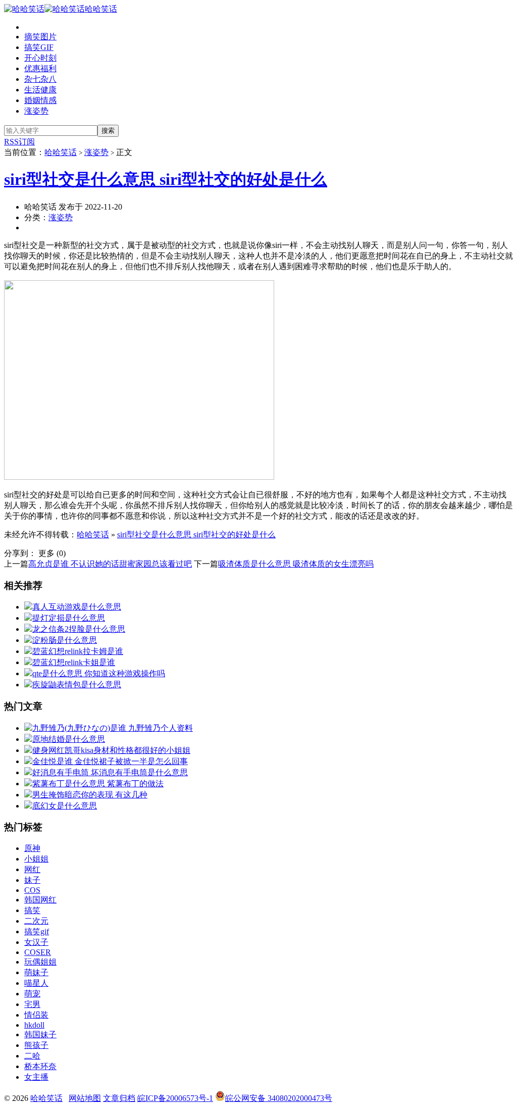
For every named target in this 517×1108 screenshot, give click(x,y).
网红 (32, 869)
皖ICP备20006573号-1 (175, 1098)
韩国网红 (40, 899)
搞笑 (32, 910)
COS (32, 890)
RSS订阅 (19, 141)
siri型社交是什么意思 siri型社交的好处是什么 (165, 179)
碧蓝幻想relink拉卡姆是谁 (77, 651)
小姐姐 (36, 858)
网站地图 (85, 1098)
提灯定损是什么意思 (68, 618)
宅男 (32, 1004)
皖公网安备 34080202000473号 (278, 1098)
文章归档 (119, 1098)
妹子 (32, 880)
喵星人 (36, 983)
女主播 (36, 1077)
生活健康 (40, 89)
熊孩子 (36, 1045)
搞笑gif (36, 931)
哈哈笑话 (101, 9)
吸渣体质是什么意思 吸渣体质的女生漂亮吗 (296, 564)
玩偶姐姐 (40, 962)
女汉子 (36, 942)
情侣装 (36, 1015)
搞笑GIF (39, 47)
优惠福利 (40, 68)
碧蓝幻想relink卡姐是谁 (73, 662)
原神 (32, 848)
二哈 (32, 1055)
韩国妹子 (40, 1034)
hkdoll (34, 1025)
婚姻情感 (40, 100)
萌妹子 (36, 972)
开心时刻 (40, 58)
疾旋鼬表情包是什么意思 (76, 684)
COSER (37, 952)
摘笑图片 (40, 36)
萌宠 (32, 993)
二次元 (36, 921)
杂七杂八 (40, 79)
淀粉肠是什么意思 (64, 640)
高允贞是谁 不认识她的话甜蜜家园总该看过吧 (110, 564)
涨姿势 (36, 111)
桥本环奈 (40, 1066)
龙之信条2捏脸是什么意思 (78, 629)
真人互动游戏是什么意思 (76, 606)
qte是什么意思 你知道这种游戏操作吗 (98, 673)
